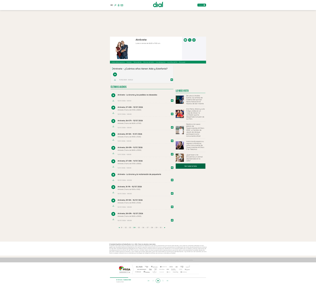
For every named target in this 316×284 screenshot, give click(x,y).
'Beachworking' (9, 20)
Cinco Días (161, 269)
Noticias (129, 62)
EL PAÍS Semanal (173, 269)
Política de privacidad (163, 260)
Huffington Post (141, 269)
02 (126, 227)
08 (152, 227)
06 (143, 227)
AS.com (176, 267)
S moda (168, 272)
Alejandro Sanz (23, 18)
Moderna (146, 272)
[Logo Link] (158, 4)
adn (181, 267)
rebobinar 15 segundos (153, 280)
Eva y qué (182, 62)
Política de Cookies (174, 260)
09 (156, 227)
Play (158, 280)
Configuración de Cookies (186, 260)
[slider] (158, 277)
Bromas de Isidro (149, 62)
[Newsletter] (122, 5)
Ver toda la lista (190, 166)
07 (148, 227)
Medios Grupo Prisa (124, 272)
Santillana (155, 267)
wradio (155, 269)
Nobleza (15, 18)
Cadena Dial (168, 269)
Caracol (187, 267)
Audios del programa (118, 62)
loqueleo (175, 272)
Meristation (183, 272)
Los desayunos (160, 62)
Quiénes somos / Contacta (130, 260)
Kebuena (185, 269)
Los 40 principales (147, 267)
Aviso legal (146, 260)
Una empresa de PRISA (125, 268)
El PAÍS (139, 267)
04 (134, 227)
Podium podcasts (154, 272)
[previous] (119, 227)
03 (130, 227)
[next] (164, 227)
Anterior (148, 280)
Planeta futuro (180, 269)
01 (121, 227)
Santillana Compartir (163, 267)
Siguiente (167, 280)
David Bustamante (7, 18)
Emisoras (3, 34)
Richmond (138, 272)
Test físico (17, 20)
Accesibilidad (153, 260)
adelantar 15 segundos (163, 280)
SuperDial (24, 20)
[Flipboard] (7, 29)
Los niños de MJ (172, 62)
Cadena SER (170, 267)
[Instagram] (4, 29)
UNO (150, 269)
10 (160, 227)
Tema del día (137, 62)
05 (139, 227)
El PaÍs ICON (161, 272)
